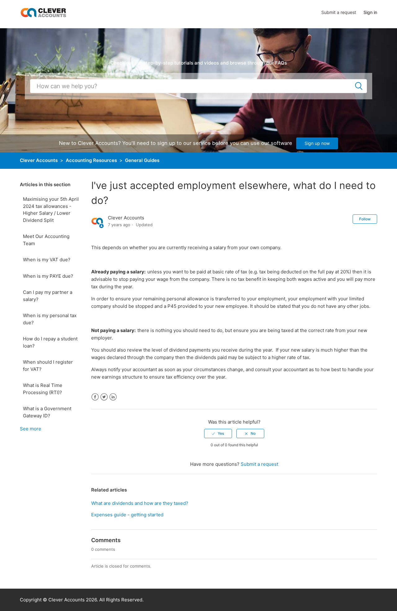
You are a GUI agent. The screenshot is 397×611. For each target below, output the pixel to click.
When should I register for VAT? (48, 365)
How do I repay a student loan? (50, 342)
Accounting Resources (91, 160)
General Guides (142, 160)
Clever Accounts (39, 160)
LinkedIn (113, 397)
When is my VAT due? (46, 260)
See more (30, 429)
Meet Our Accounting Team (46, 239)
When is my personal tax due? (50, 319)
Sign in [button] (370, 12)
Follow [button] (365, 219)
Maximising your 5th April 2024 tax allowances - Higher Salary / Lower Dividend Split (51, 209)
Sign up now (317, 143)
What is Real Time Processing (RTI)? (42, 388)
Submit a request (338, 12)
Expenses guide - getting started (127, 515)
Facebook (95, 397)
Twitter (104, 397)
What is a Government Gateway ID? (47, 412)
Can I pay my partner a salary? (47, 295)
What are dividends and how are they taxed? (139, 503)
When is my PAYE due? (48, 276)
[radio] (218, 433)
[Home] (43, 12)
